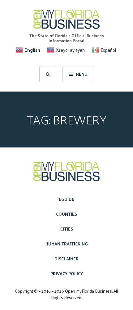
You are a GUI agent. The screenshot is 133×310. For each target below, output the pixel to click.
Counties (66, 214)
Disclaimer (66, 259)
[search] (47, 74)
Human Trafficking (66, 244)
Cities (66, 229)
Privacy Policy (66, 273)
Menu (82, 74)
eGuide (66, 199)
